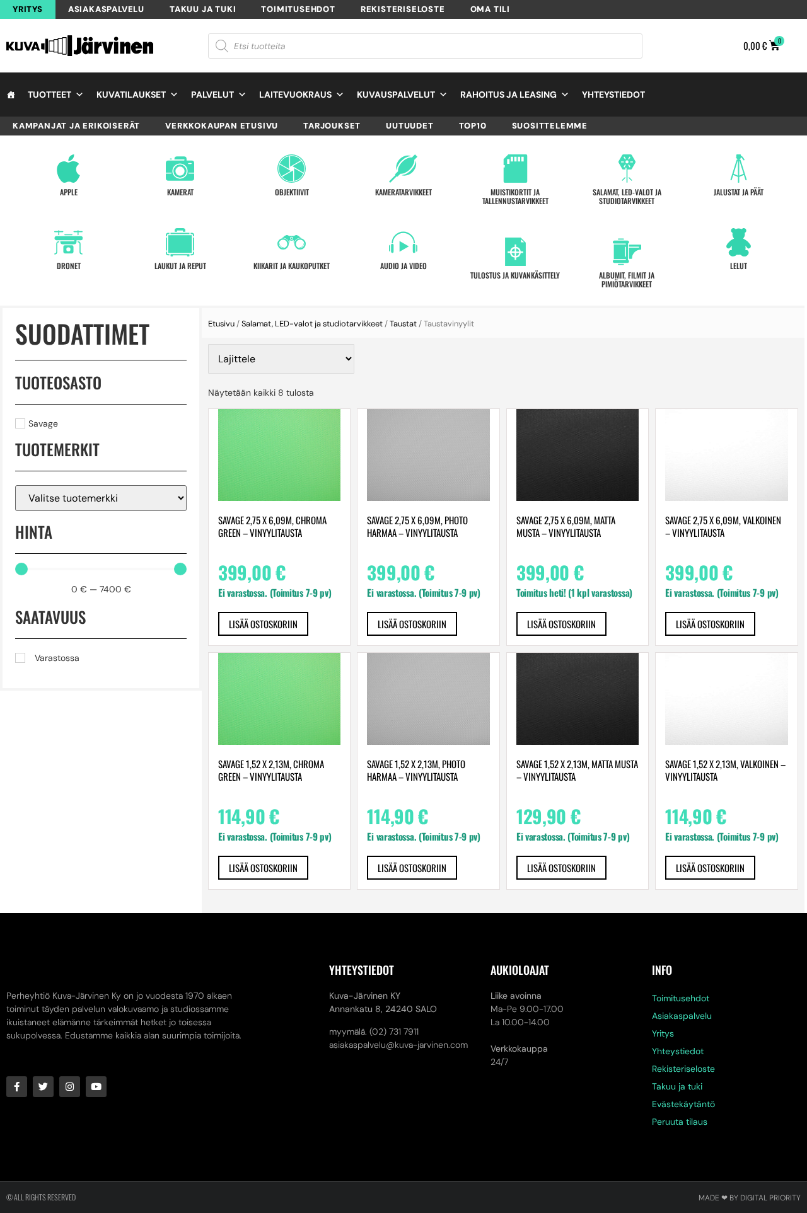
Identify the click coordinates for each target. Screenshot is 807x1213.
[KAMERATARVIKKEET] (403, 168)
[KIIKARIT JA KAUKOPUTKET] (291, 242)
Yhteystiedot (613, 94)
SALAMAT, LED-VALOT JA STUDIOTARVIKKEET (627, 196)
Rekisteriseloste (403, 9)
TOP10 (473, 125)
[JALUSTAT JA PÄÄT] (738, 168)
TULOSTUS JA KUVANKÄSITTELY (515, 275)
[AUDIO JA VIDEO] (403, 242)
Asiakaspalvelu (106, 9)
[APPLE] (68, 168)
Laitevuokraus (295, 94)
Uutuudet (409, 125)
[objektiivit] (291, 168)
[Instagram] (69, 1086)
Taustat (403, 323)
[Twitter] (43, 1086)
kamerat (180, 192)
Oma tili (490, 9)
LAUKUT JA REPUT (180, 265)
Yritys (28, 9)
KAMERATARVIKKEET (403, 192)
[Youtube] (96, 1086)
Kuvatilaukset (131, 94)
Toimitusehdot (298, 9)
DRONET (69, 265)
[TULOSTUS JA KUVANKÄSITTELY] (515, 252)
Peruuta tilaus (679, 1121)
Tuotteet (49, 94)
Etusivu (221, 323)
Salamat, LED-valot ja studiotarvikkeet (312, 323)
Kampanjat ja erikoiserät (76, 125)
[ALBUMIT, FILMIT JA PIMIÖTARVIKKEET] (627, 252)
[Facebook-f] (16, 1086)
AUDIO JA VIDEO (403, 265)
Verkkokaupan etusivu (221, 125)
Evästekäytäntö (683, 1104)
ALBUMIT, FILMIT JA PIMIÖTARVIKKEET (626, 279)
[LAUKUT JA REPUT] (180, 242)
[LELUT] (738, 242)
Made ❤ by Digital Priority (750, 1198)
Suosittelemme (550, 125)
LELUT (738, 265)
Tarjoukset (332, 125)
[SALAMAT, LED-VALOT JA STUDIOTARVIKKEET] (627, 168)
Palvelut (212, 94)
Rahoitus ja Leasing (508, 94)
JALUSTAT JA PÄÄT (738, 192)
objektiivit (292, 192)
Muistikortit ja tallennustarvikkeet (515, 196)
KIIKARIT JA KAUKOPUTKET (291, 265)
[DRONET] (68, 242)
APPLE (69, 192)
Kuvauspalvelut (396, 94)
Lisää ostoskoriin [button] (263, 624)
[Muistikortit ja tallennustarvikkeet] (515, 168)
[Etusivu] (10, 94)
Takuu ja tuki (203, 9)
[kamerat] (180, 168)
